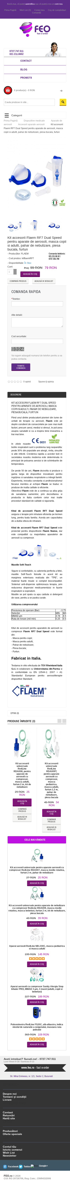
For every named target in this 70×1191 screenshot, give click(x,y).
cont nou (59, 4)
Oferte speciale (12, 1134)
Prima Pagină (10, 10)
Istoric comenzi (12, 1149)
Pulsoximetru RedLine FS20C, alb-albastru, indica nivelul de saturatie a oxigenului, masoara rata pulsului (37, 1027)
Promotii (26, 77)
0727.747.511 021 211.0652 (17, 52)
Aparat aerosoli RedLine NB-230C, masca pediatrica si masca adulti (37, 947)
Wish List (9, 1152)
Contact (26, 60)
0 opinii (27, 381)
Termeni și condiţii (14, 1096)
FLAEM (25, 253)
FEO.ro (8, 1175)
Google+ (43, 1166)
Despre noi (10, 1093)
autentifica (30, 4)
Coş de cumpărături (57, 10)
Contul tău (9, 1146)
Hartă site (9, 1118)
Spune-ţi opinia (46, 381)
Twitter (27, 1166)
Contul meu (39, 10)
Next (64, 721)
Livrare (7, 1099)
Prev (59, 721)
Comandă (36, 13)
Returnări (9, 1115)
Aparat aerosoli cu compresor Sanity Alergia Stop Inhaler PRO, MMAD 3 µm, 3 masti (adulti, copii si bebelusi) (36, 989)
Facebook (13, 1166)
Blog (23, 69)
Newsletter (9, 1155)
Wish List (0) (25, 10)
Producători (10, 1131)
